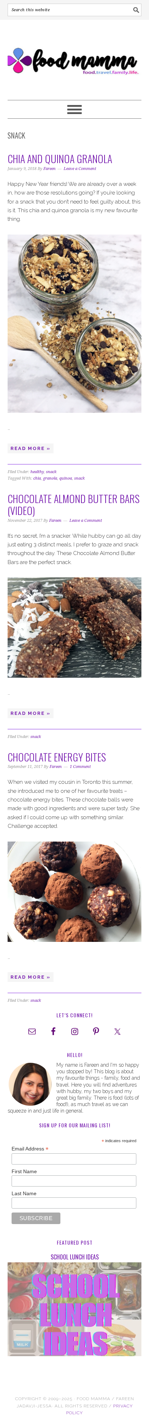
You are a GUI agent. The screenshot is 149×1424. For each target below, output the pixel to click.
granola (50, 478)
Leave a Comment (80, 168)
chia (37, 478)
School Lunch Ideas (75, 1257)
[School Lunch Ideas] (75, 1310)
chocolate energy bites (57, 757)
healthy (37, 471)
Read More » (30, 448)
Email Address (30, 1148)
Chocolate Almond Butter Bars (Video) (74, 504)
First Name (24, 1171)
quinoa (65, 478)
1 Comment (80, 766)
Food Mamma (75, 56)
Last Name (24, 1193)
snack (51, 471)
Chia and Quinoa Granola (60, 158)
